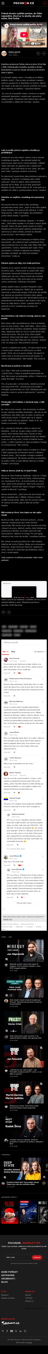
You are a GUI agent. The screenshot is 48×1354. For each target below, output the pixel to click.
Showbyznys (30, 631)
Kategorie (8, 1275)
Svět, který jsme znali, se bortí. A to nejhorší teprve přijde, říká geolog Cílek (26, 1037)
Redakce (4, 1295)
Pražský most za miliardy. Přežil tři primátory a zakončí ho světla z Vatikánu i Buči (27, 1142)
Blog (4, 1282)
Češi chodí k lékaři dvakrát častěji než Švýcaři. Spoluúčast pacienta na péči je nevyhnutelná (26, 1002)
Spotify (28, 1295)
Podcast (24, 627)
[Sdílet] (44, 53)
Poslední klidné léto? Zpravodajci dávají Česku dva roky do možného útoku (23, 1183)
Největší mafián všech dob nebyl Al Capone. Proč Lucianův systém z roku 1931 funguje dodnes (25, 966)
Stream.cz (29, 1301)
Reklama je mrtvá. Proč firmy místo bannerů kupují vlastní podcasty (24, 1107)
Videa (17, 635)
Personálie (13, 627)
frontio (29, 1342)
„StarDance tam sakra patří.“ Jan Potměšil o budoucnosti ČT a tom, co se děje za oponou (26, 1072)
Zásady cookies (8, 1298)
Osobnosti (8, 1278)
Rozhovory (18, 631)
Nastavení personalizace (35, 1308)
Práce (33, 627)
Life (4, 627)
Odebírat (37, 1257)
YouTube (28, 1298)
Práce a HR (6, 631)
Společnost (7, 635)
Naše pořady (9, 1272)
